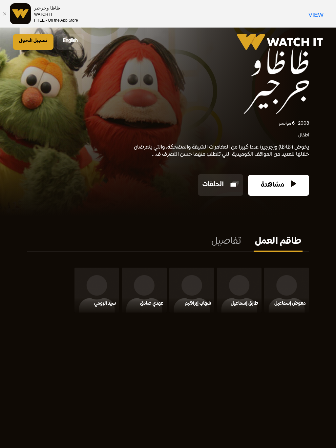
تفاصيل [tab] (226, 241)
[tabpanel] (168, 291)
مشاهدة (273, 185)
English (70, 41)
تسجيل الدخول (33, 41)
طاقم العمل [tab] (278, 241)
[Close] (5, 14)
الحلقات (213, 185)
